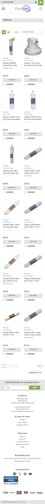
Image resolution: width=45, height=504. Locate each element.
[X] (19, 474)
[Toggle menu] (3, 8)
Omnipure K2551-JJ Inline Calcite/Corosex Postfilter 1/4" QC (32, 335)
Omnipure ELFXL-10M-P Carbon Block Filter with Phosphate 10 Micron (10, 173)
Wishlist (22, 419)
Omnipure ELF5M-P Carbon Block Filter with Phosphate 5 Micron (33, 119)
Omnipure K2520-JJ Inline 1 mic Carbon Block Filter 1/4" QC (11, 227)
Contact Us (22, 439)
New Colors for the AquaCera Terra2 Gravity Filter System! (22, 458)
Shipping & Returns (22, 425)
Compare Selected (34, 372)
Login (19, 422)
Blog (22, 447)
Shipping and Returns (22, 444)
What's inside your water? (22, 461)
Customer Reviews (22, 442)
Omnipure (6, 58)
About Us (22, 436)
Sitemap (23, 502)
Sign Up (25, 422)
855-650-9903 (8, 2)
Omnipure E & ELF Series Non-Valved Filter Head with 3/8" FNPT (33, 65)
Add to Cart (12, 79)
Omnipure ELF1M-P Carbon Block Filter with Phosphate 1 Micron (11, 119)
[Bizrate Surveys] (15, 483)
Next (39, 366)
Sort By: (16, 32)
